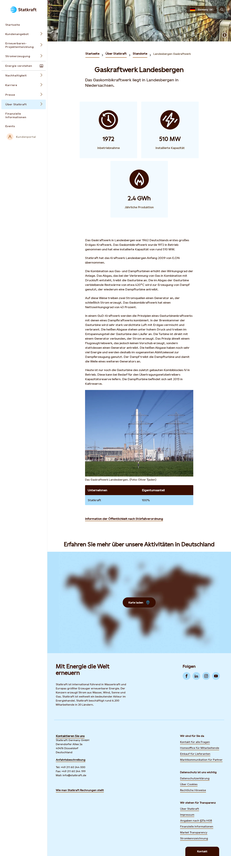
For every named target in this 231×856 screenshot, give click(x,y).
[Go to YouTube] (216, 676)
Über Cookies (189, 784)
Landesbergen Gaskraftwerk (172, 53)
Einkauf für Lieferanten (195, 753)
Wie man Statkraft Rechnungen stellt (80, 790)
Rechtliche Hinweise (193, 790)
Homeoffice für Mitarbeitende (199, 748)
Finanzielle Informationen (196, 826)
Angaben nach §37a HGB (196, 820)
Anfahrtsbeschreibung (70, 759)
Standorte (140, 53)
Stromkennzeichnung (194, 838)
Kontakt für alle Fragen (195, 742)
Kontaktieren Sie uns (70, 736)
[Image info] (224, 35)
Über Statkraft (116, 53)
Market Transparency (193, 832)
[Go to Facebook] (186, 676)
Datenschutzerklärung (195, 778)
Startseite (92, 53)
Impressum (187, 814)
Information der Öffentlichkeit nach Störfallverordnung (124, 518)
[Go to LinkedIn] (196, 676)
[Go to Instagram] (206, 676)
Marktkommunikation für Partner (201, 759)
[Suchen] (222, 9)
